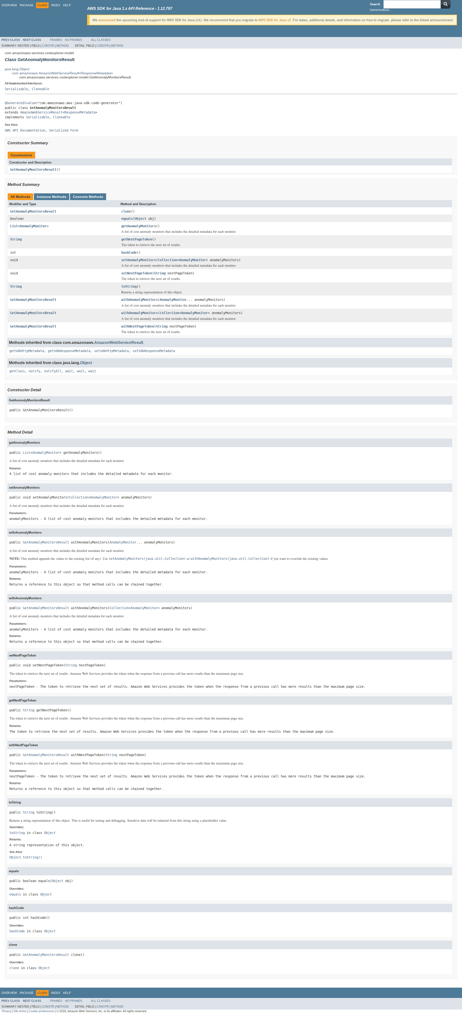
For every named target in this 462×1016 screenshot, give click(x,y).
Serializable (16, 89)
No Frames (73, 40)
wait (69, 371)
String (16, 239)
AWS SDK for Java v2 (274, 20)
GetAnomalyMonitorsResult (33, 169)
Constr (48, 45)
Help (67, 5)
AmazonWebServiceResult (41, 112)
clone (126, 211)
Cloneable (40, 89)
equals (127, 219)
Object (140, 219)
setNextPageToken (136, 273)
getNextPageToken (136, 239)
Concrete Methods (88, 197)
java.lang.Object (17, 69)
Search (375, 4)
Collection (167, 260)
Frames (56, 40)
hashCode (129, 252)
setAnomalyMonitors (138, 260)
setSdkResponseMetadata (154, 351)
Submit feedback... (380, 9)
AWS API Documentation (25, 130)
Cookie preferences (41, 1011)
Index (55, 5)
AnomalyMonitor (33, 226)
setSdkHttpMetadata (111, 351)
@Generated (14, 103)
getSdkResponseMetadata (69, 351)
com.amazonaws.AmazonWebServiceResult (45, 73)
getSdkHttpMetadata (26, 351)
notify (34, 371)
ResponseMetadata (96, 73)
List (14, 226)
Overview (9, 5)
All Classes (100, 40)
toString (129, 286)
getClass (17, 371)
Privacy (6, 1011)
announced (107, 20)
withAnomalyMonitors (139, 300)
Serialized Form (63, 130)
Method (62, 45)
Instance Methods (51, 197)
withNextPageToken (137, 326)
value (31, 103)
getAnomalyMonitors (138, 226)
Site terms (19, 1011)
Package (26, 5)
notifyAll (52, 371)
